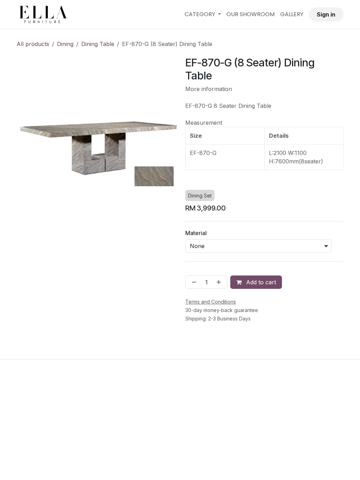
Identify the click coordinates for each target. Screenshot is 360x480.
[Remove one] (193, 282)
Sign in (326, 14)
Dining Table (97, 43)
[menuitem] (203, 14)
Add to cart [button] (260, 282)
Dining (65, 43)
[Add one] (220, 282)
